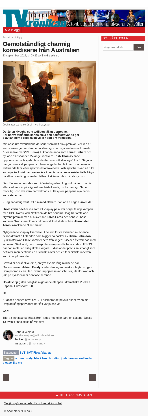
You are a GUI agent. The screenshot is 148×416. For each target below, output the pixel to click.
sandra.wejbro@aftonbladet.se (34, 335)
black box (40, 358)
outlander (85, 358)
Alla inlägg (12, 30)
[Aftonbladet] (16, 4)
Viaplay (46, 352)
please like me (12, 362)
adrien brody (24, 358)
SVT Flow (33, 352)
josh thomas (69, 358)
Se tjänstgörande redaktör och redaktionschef (33, 403)
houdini (54, 358)
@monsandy (33, 339)
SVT (22, 352)
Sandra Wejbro (50, 55)
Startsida (8, 37)
